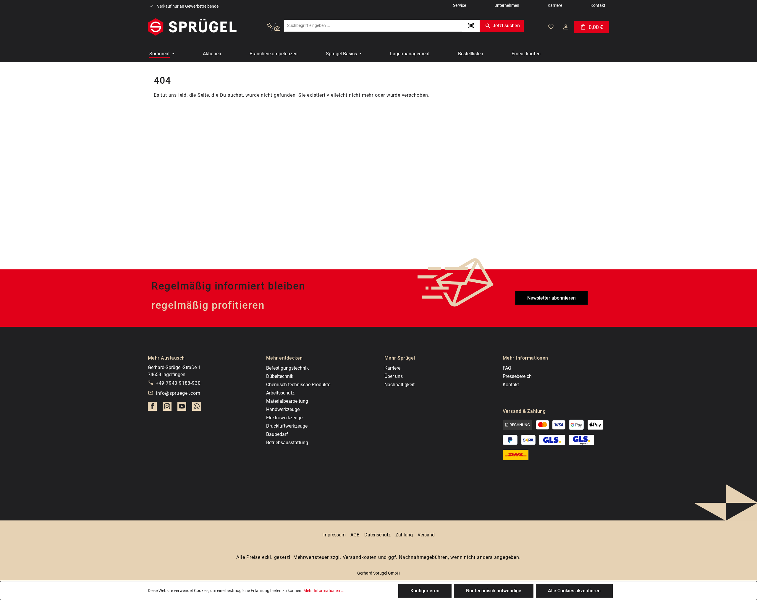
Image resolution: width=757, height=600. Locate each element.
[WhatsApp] (196, 408)
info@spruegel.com (178, 393)
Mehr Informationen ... (323, 590)
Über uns (393, 376)
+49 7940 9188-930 (178, 383)
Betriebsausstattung (287, 442)
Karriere (392, 368)
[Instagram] (167, 408)
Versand (426, 535)
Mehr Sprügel (399, 358)
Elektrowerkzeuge (284, 418)
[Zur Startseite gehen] (192, 27)
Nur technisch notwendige (493, 590)
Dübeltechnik (279, 376)
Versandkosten (360, 557)
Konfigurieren (424, 590)
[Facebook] (152, 408)
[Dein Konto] (566, 27)
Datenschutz (377, 535)
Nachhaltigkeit (399, 384)
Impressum (334, 535)
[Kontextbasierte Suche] (273, 27)
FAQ (507, 368)
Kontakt (511, 384)
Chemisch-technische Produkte (298, 384)
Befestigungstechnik (287, 368)
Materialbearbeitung (287, 401)
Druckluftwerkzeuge (287, 426)
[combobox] (373, 26)
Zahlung (404, 535)
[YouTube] (181, 408)
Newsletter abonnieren (551, 298)
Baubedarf (277, 434)
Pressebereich (517, 376)
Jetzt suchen (506, 25)
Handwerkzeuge (283, 409)
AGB (355, 535)
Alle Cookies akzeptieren (574, 590)
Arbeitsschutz (280, 393)
